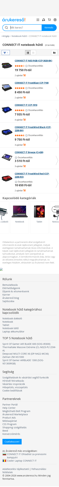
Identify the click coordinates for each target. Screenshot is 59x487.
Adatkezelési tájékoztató (15, 469)
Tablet (39, 221)
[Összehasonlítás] (43, 19)
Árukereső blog (10, 297)
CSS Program (9, 424)
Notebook (19, 221)
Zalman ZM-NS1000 (13, 356)
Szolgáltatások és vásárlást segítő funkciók (25, 377)
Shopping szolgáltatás (14, 427)
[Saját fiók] (55, 19)
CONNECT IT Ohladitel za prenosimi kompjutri (26, 454)
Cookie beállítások (12, 390)
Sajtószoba (8, 301)
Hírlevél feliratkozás (13, 380)
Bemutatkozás (10, 284)
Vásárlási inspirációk (13, 384)
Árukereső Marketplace (15, 414)
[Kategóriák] (37, 19)
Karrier (6, 294)
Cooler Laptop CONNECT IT (22, 460)
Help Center (9, 407)
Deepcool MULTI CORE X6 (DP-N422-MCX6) (25, 353)
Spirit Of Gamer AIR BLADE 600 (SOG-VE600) (26, 343)
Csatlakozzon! (12, 441)
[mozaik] (33, 52)
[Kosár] (49, 19)
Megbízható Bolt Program (16, 411)
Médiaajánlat (9, 420)
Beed (5, 430)
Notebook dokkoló (12, 318)
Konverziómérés (11, 433)
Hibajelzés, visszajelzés (15, 387)
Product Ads (9, 417)
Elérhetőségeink (11, 288)
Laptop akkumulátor (13, 331)
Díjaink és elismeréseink (15, 291)
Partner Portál (10, 404)
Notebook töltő (10, 328)
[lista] (28, 52)
